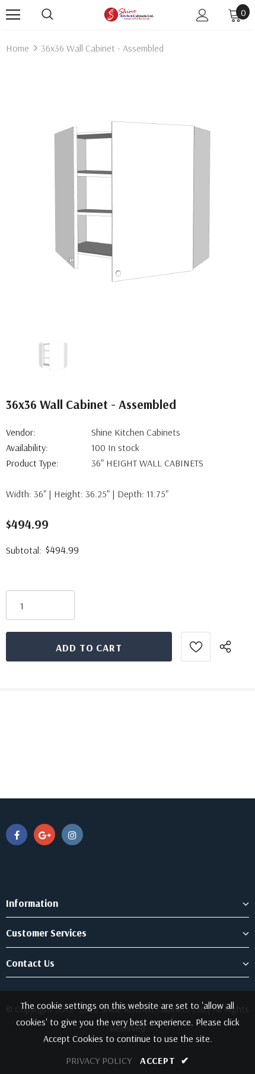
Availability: (27, 447)
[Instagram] (72, 834)
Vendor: (21, 432)
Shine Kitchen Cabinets (135, 432)
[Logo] (129, 15)
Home (17, 48)
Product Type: (32, 463)
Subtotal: (24, 550)
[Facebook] (16, 834)
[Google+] (44, 834)
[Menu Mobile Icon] (13, 15)
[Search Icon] (47, 15)
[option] (127, 192)
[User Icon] (202, 15)
